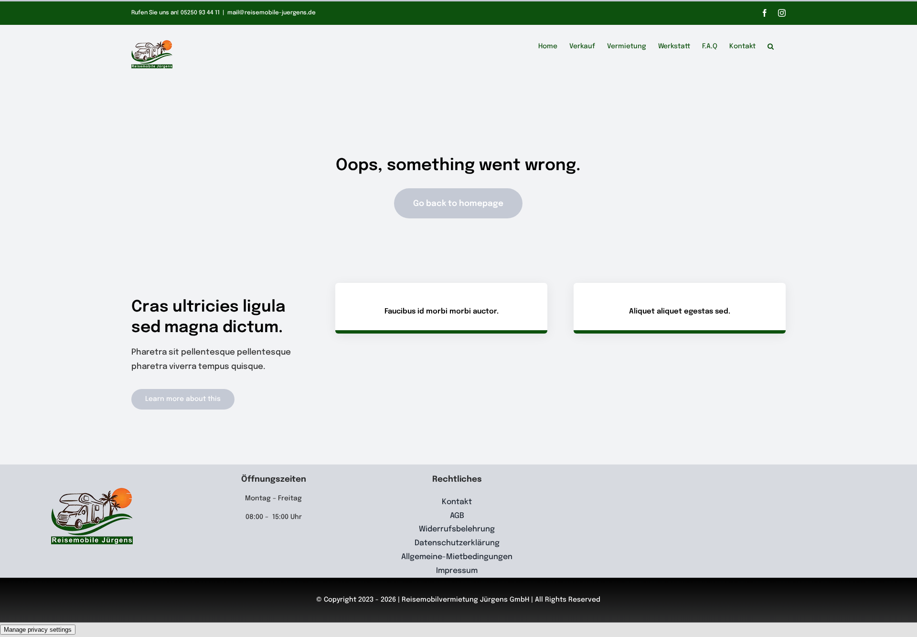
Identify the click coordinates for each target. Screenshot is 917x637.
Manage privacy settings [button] (38, 629)
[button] (771, 45)
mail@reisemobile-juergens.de (271, 13)
